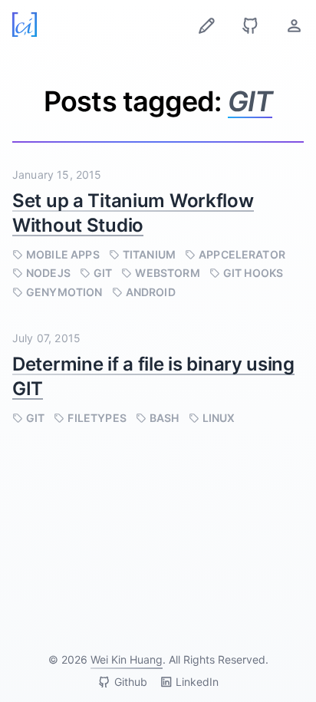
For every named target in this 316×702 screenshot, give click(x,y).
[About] (294, 26)
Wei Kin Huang (127, 659)
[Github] (250, 26)
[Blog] (206, 26)
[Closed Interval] (24, 24)
